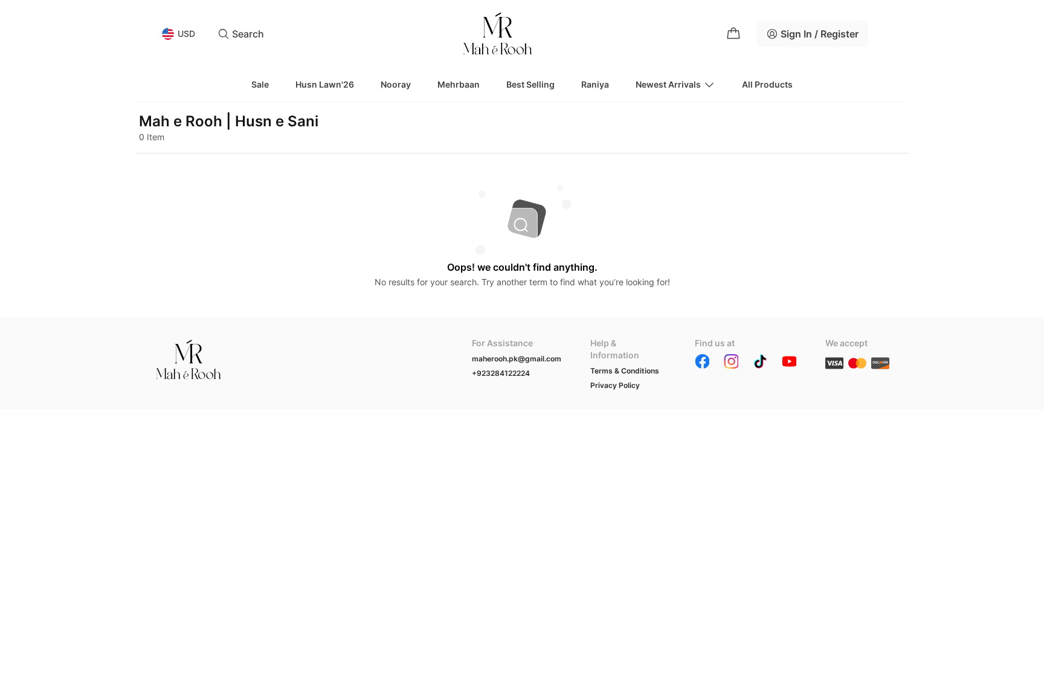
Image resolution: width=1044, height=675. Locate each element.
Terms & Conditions (624, 370)
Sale (260, 84)
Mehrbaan (458, 84)
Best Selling (530, 84)
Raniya (595, 84)
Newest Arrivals (668, 84)
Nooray (396, 84)
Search (248, 34)
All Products (767, 84)
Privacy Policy (615, 385)
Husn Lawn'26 (324, 84)
